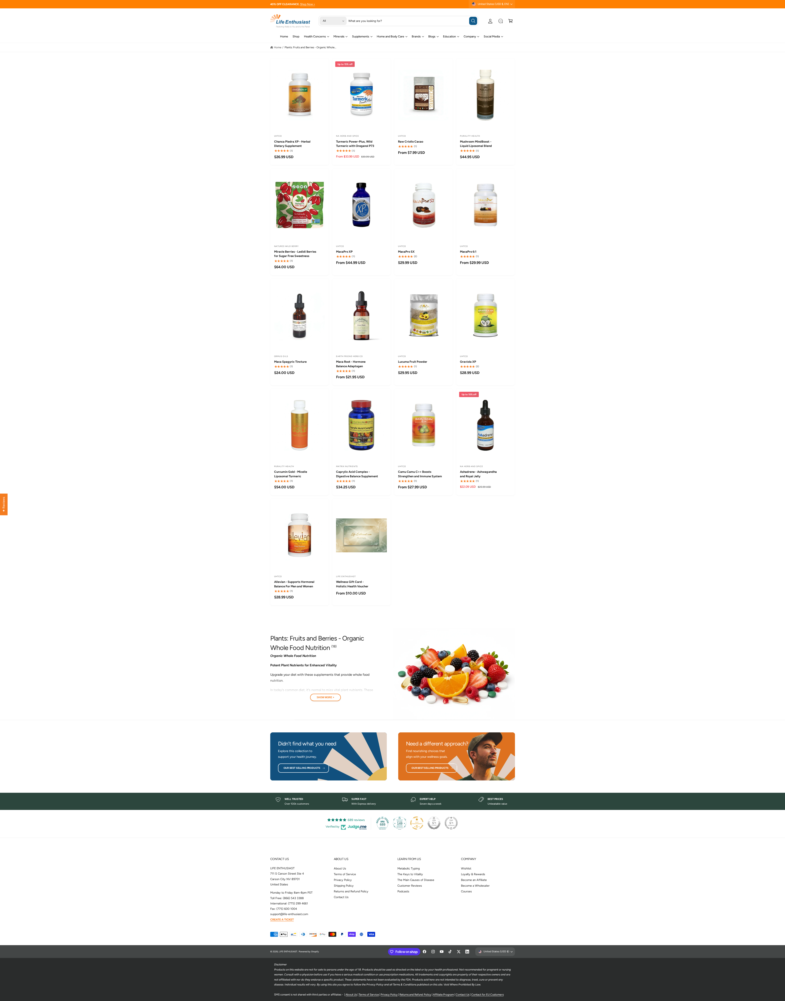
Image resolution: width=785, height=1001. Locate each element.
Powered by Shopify (309, 951)
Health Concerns (315, 36)
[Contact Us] (501, 21)
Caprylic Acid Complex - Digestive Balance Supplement (357, 474)
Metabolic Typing (408, 868)
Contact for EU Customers (487, 994)
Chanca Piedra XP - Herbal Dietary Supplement (292, 144)
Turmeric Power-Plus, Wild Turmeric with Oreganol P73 (355, 144)
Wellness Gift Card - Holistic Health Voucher (352, 584)
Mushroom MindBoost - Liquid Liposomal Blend (476, 144)
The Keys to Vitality (410, 874)
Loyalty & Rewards (473, 874)
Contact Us (341, 897)
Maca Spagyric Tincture (290, 362)
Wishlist (466, 868)
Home (277, 47)
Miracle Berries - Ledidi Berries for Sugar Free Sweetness (295, 254)
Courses (466, 891)
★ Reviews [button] (4, 504)
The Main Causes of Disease (415, 880)
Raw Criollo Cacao (410, 141)
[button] (511, 21)
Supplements (360, 36)
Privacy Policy (343, 880)
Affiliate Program (443, 994)
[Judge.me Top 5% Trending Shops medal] (451, 823)
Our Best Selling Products (302, 767)
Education (449, 36)
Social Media (492, 36)
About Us (340, 868)
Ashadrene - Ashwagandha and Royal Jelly (478, 474)
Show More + (325, 697)
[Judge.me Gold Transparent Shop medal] (416, 823)
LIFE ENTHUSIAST (288, 951)
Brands (416, 36)
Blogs (431, 36)
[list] (392, 801)
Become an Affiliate (474, 880)
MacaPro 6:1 (468, 251)
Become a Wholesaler (475, 885)
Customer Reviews (409, 885)
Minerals (338, 36)
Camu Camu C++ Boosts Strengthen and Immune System (420, 474)
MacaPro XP (344, 251)
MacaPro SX (406, 251)
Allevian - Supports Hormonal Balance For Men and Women (294, 584)
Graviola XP (468, 362)
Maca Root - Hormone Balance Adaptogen (351, 364)
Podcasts (403, 891)
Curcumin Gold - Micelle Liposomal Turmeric (290, 474)
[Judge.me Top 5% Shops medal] (434, 823)
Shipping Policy (344, 885)
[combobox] (412, 21)
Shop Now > (307, 4)
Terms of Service (345, 874)
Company (470, 36)
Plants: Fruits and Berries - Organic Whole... (310, 47)
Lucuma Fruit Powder (412, 362)
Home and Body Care (390, 36)
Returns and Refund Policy (351, 891)
